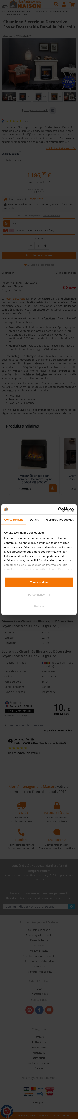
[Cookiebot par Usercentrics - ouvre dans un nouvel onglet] (58, 509)
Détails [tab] (34, 519)
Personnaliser (37, 594)
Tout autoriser (39, 582)
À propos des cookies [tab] (60, 519)
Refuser (39, 606)
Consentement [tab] (13, 519)
